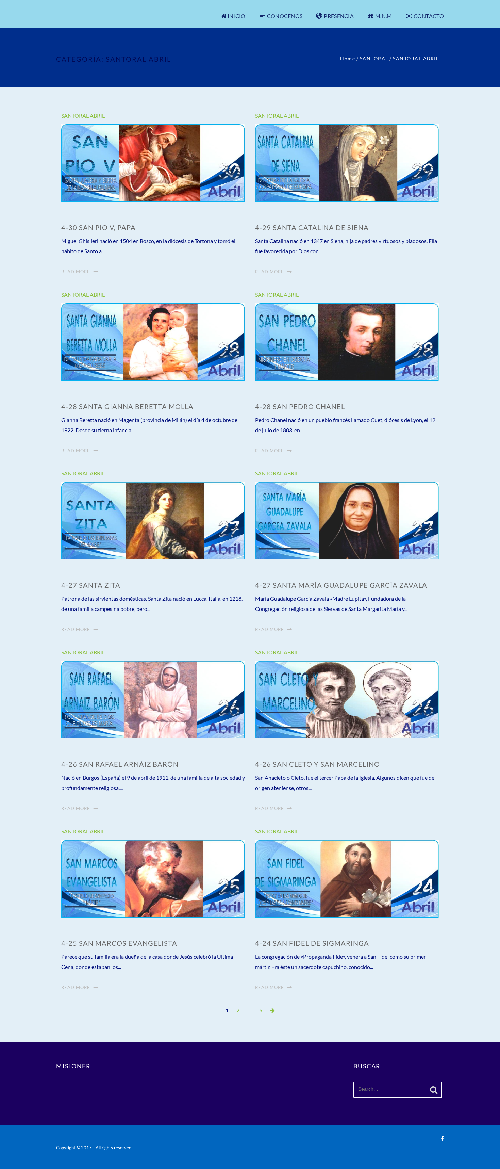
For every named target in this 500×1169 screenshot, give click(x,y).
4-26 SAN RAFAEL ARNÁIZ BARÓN (120, 764)
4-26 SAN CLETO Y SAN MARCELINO (317, 764)
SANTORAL (374, 58)
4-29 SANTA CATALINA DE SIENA (312, 227)
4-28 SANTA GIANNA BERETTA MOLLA (127, 406)
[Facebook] (442, 1138)
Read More (75, 271)
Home (347, 58)
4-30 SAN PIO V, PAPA (98, 227)
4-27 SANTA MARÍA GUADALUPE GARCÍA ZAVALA (341, 585)
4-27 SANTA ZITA (90, 585)
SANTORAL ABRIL (83, 115)
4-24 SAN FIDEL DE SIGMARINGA (312, 943)
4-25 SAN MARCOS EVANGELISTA (119, 943)
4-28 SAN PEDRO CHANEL (300, 406)
